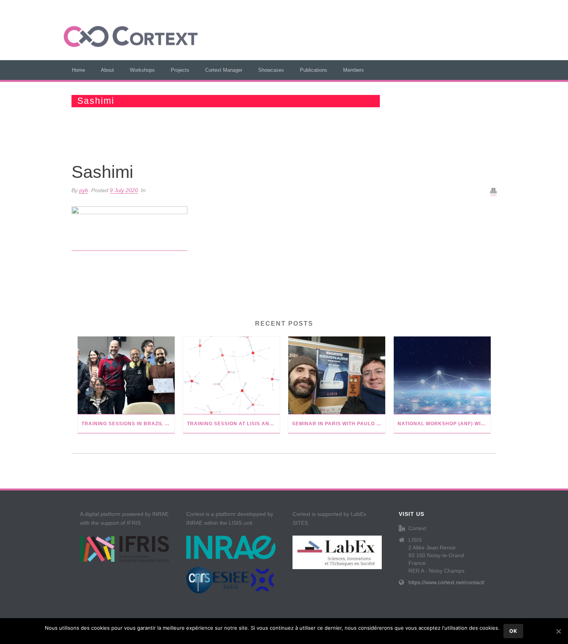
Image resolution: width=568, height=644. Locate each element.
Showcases (271, 70)
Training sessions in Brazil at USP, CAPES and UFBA (128, 423)
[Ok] (558, 631)
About (107, 70)
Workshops (142, 70)
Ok (513, 631)
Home (78, 70)
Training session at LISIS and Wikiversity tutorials (233, 423)
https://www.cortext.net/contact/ (446, 582)
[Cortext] (131, 37)
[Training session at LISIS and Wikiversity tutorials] (231, 375)
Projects (180, 70)
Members (353, 70)
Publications (313, 70)
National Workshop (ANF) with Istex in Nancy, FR (444, 423)
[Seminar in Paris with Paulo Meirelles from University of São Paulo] (336, 375)
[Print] (493, 190)
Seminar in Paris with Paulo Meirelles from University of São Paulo (338, 423)
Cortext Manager (223, 70)
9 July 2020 (124, 190)
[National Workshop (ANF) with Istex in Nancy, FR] (442, 375)
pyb (83, 190)
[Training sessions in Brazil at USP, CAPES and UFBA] (126, 375)
